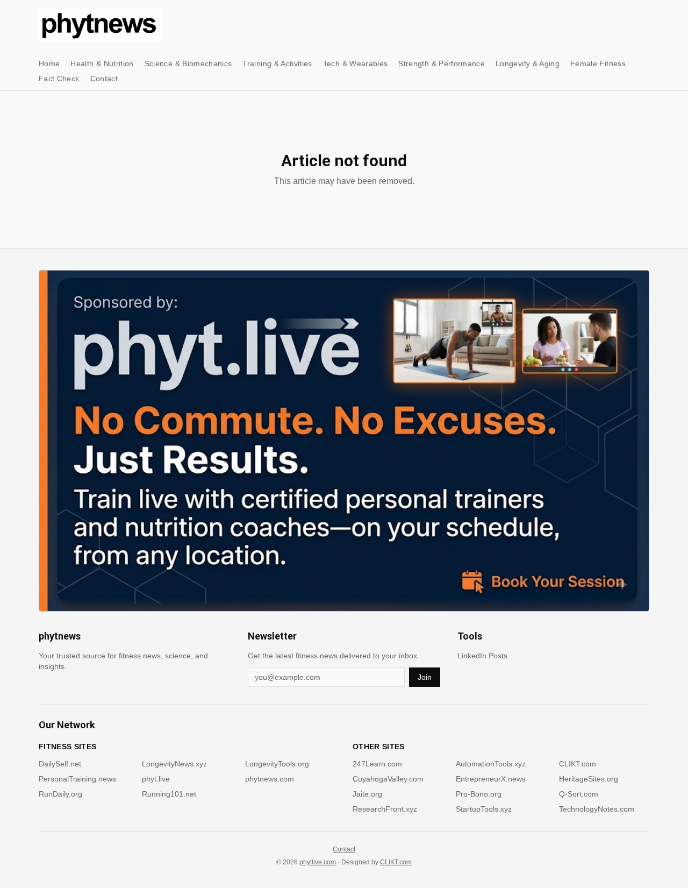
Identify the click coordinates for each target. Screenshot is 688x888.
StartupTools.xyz (484, 809)
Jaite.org (367, 794)
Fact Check (59, 78)
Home (49, 63)
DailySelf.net (60, 763)
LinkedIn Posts (482, 655)
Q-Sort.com (578, 794)
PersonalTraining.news (77, 779)
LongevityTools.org (277, 763)
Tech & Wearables (355, 63)
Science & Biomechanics (188, 63)
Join (425, 677)
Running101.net (169, 794)
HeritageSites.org (588, 779)
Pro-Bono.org (478, 794)
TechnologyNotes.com (596, 809)
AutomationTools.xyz (491, 763)
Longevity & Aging (528, 63)
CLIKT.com (577, 763)
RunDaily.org (60, 794)
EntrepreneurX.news (491, 779)
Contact (104, 78)
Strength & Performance (441, 63)
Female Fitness (598, 63)
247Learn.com (377, 763)
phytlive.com (317, 862)
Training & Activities (277, 63)
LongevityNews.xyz (174, 763)
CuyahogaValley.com (388, 779)
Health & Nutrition (101, 63)
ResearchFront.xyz (385, 809)
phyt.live (156, 779)
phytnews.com (269, 779)
